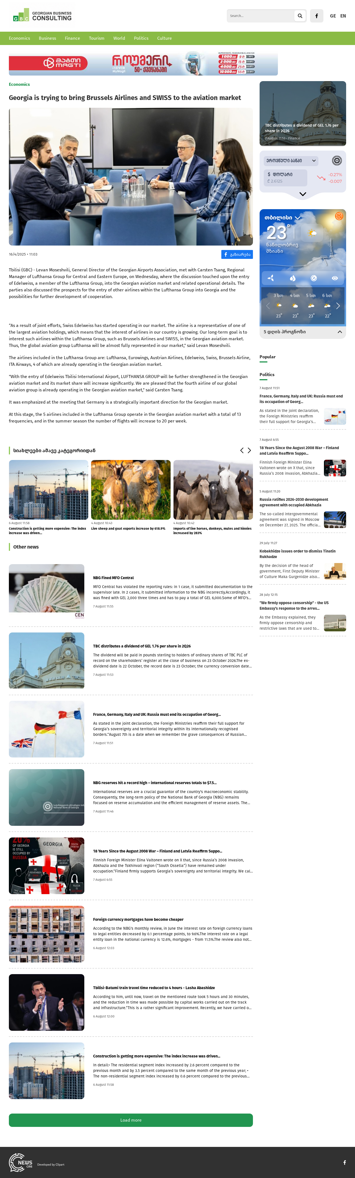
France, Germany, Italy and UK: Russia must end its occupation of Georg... (157, 714)
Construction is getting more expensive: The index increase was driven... (47, 531)
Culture (164, 38)
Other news (26, 547)
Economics (19, 38)
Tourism (97, 38)
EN (343, 16)
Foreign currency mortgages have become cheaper (138, 919)
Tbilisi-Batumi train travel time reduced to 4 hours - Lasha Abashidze (154, 988)
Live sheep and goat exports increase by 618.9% (128, 529)
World (119, 38)
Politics (141, 38)
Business (47, 38)
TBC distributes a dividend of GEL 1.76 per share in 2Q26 (142, 646)
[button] (241, 450)
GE (333, 16)
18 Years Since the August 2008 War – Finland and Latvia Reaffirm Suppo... (157, 851)
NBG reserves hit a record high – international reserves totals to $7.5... (155, 783)
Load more (131, 1120)
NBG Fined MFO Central (113, 578)
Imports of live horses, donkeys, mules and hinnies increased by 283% (212, 531)
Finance (72, 38)
